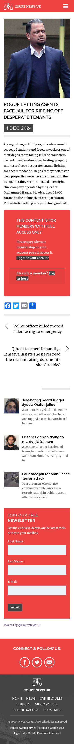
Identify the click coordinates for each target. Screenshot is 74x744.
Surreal (24, 704)
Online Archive (26, 710)
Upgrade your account (32, 258)
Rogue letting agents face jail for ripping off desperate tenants (33, 111)
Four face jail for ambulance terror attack (46, 476)
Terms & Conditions (51, 727)
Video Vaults (46, 704)
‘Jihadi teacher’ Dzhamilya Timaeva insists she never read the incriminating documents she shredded (32, 357)
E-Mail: (12, 581)
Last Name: (15, 561)
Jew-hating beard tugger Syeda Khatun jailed (43, 402)
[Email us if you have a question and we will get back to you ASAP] (49, 662)
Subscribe (52, 710)
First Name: (16, 541)
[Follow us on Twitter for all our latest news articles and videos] (37, 662)
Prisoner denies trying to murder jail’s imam (43, 439)
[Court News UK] (23, 9)
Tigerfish (19, 733)
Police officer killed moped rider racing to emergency (38, 329)
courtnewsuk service (23, 727)
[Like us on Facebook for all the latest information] (25, 662)
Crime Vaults (51, 698)
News (31, 698)
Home (17, 698)
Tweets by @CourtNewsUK (22, 625)
